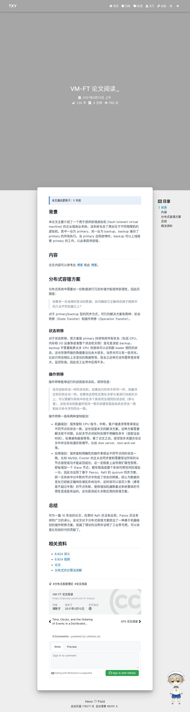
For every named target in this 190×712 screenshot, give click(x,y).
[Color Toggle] (177, 5)
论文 (58, 565)
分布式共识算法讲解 (68, 570)
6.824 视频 (62, 559)
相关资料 (166, 226)
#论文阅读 (81, 583)
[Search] (171, 5)
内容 (164, 212)
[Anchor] (59, 212)
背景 (164, 207)
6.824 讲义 (62, 554)
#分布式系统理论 (63, 583)
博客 (80, 265)
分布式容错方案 (171, 217)
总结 (164, 221)
